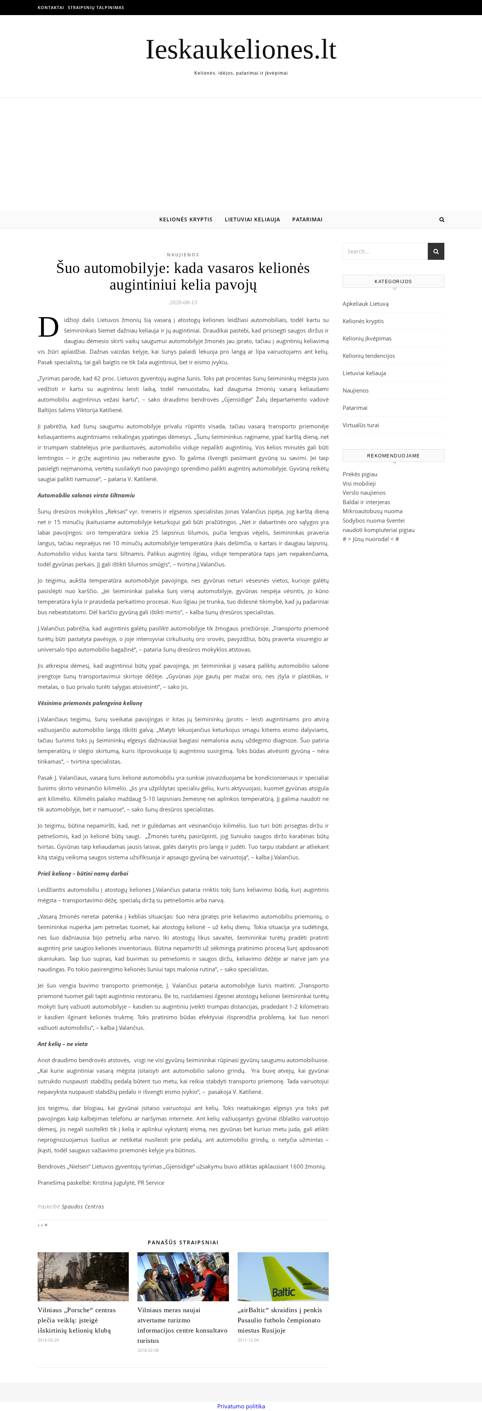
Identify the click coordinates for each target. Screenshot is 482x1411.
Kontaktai (51, 7)
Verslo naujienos (364, 492)
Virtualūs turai (361, 425)
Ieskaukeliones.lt (241, 49)
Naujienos (183, 255)
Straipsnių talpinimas (96, 7)
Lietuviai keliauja (252, 219)
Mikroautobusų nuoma (373, 511)
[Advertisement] (241, 154)
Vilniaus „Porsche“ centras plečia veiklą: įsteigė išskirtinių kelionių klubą (77, 1320)
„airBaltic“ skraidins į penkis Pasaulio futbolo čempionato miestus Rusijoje (280, 1320)
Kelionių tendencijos (369, 355)
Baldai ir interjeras (366, 502)
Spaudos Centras (83, 1206)
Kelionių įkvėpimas (367, 338)
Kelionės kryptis (186, 219)
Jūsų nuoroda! (371, 539)
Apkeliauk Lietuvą (366, 303)
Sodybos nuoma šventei (374, 520)
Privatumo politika (241, 1406)
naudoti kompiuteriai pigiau (379, 530)
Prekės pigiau (360, 474)
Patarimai (307, 219)
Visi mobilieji (359, 483)
